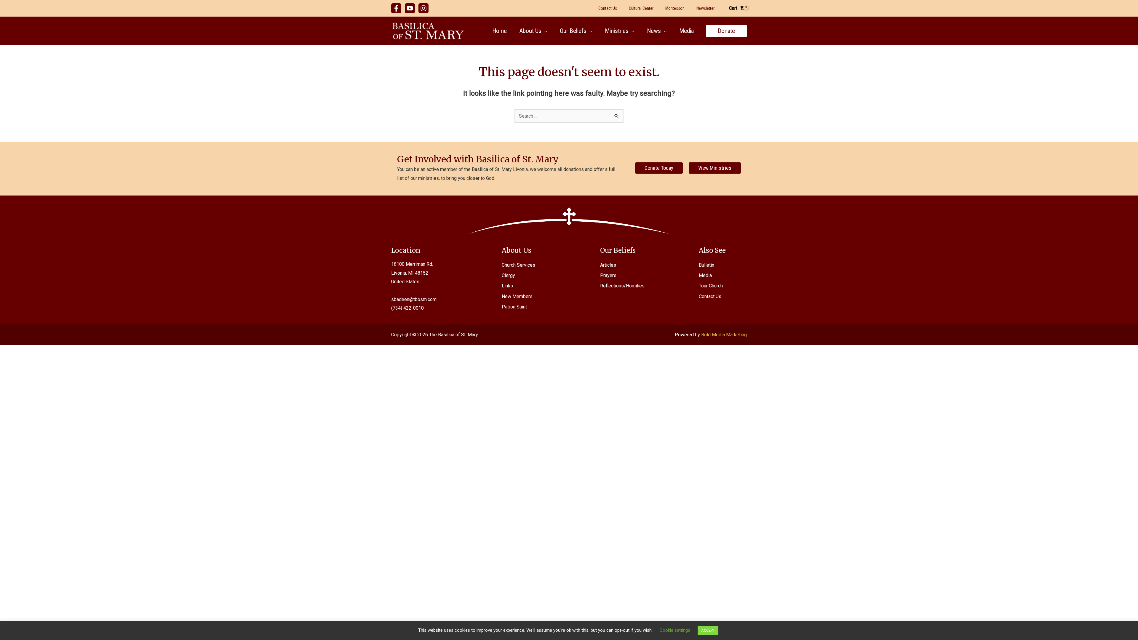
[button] (544, 30)
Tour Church (711, 286)
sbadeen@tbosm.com (414, 299)
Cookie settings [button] (675, 630)
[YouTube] (410, 8)
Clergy (508, 275)
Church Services (518, 265)
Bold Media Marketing (724, 334)
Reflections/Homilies (622, 286)
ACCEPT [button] (708, 630)
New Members (517, 296)
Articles (608, 265)
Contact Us (710, 296)
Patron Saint (514, 307)
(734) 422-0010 (407, 308)
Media (705, 275)
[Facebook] (396, 8)
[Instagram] (423, 8)
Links (507, 286)
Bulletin (706, 265)
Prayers (608, 275)
